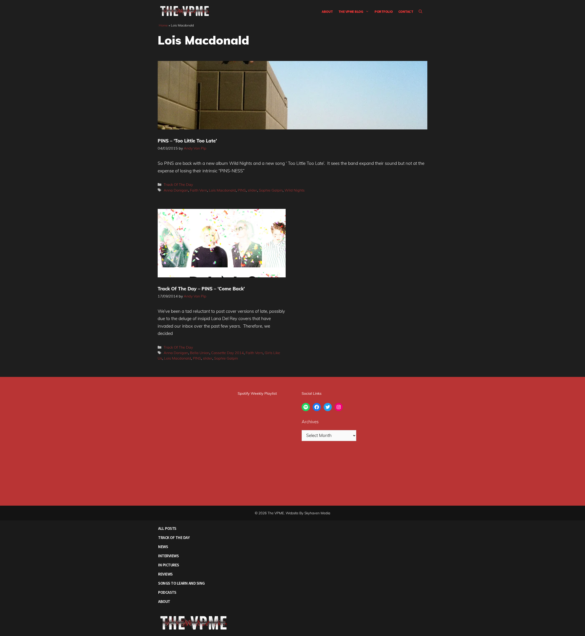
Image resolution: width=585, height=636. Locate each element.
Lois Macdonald (222, 190)
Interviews (168, 555)
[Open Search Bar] (420, 11)
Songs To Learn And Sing (181, 583)
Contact (405, 11)
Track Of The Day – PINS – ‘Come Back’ (201, 289)
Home (163, 25)
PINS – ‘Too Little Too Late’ (187, 141)
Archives (310, 421)
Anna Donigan (176, 190)
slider (252, 190)
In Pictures (168, 565)
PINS (242, 190)
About (327, 11)
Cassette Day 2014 (227, 352)
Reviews (165, 574)
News (163, 546)
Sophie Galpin (271, 190)
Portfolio (384, 11)
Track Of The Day (178, 184)
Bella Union (199, 352)
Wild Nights (295, 190)
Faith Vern (198, 190)
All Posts (167, 528)
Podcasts (167, 592)
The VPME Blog (350, 11)
